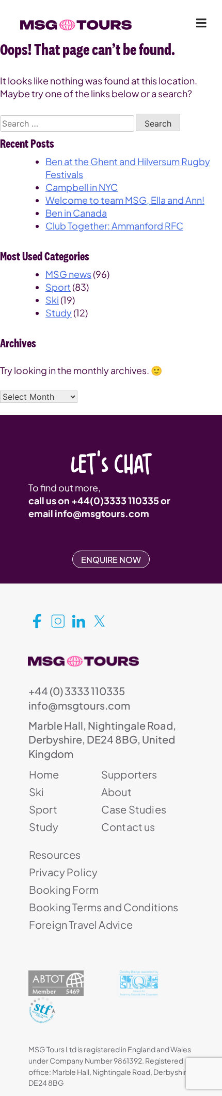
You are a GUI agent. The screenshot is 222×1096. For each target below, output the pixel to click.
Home (44, 774)
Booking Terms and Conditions (103, 906)
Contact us (128, 826)
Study (58, 313)
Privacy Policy (63, 871)
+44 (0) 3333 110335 (76, 690)
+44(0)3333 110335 (115, 500)
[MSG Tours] (76, 25)
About (116, 791)
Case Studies (133, 809)
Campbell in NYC (81, 187)
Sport (58, 287)
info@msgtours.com (102, 513)
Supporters (129, 774)
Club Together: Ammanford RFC (114, 226)
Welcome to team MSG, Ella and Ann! (124, 200)
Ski (52, 300)
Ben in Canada (76, 213)
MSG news (68, 274)
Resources (55, 854)
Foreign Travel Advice (81, 924)
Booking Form (64, 889)
